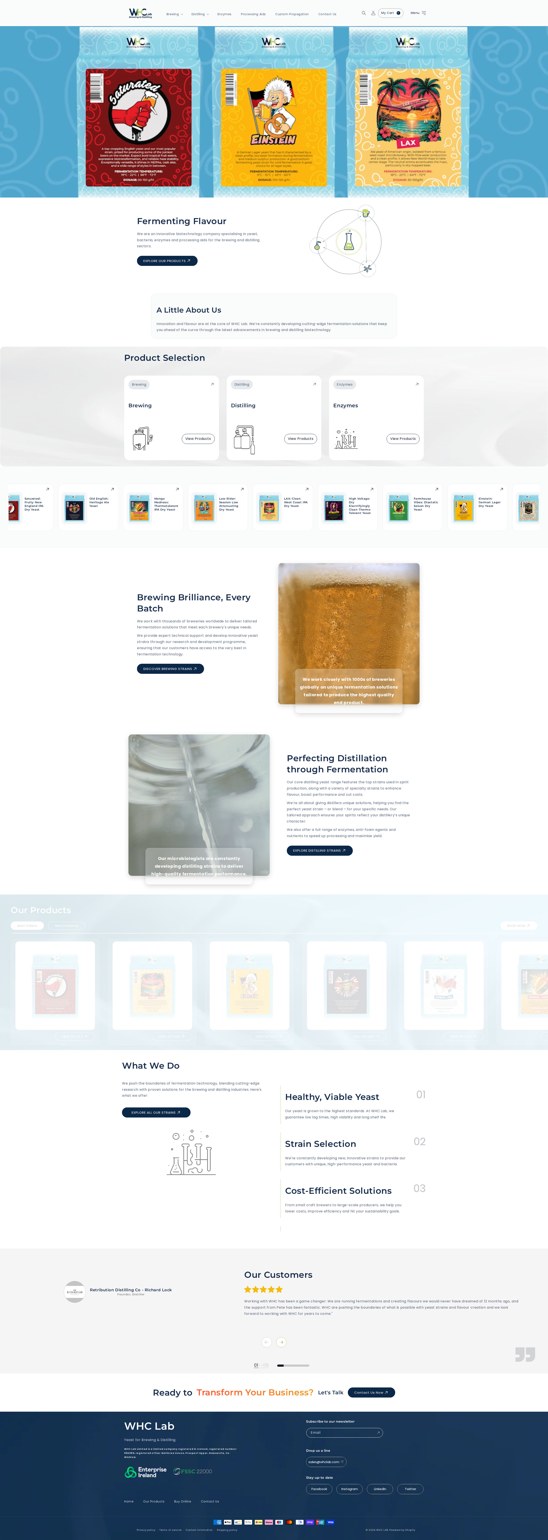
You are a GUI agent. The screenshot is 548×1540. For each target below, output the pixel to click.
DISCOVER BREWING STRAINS (167, 669)
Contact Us (210, 1501)
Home (129, 1501)
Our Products (153, 1501)
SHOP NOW (516, 922)
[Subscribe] (378, 1433)
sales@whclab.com (323, 1462)
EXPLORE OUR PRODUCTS (164, 261)
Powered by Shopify (402, 1530)
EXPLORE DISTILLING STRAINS (317, 850)
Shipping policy (227, 1530)
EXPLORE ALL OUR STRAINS (154, 1112)
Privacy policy (146, 1530)
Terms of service (170, 1530)
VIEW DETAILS (72, 1033)
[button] (412, 13)
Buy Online (182, 1501)
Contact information (199, 1530)
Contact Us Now (368, 1392)
